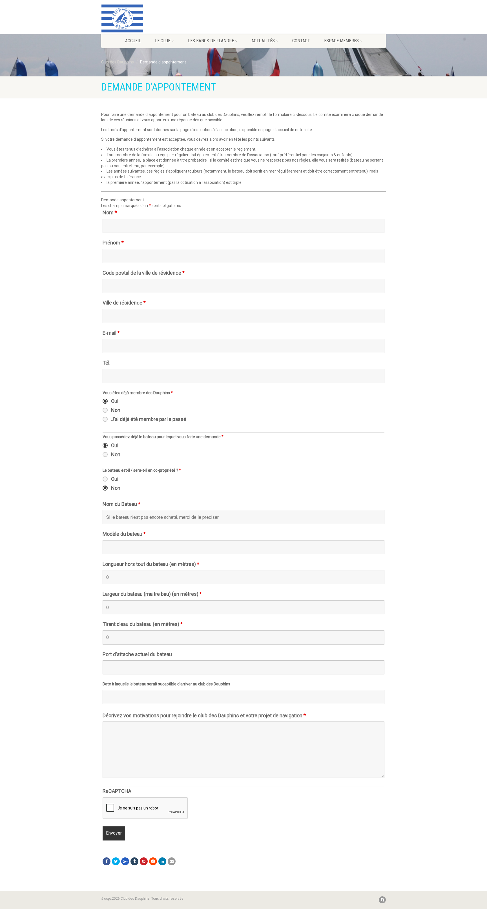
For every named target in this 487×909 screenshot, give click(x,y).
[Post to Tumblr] (134, 861)
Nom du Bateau (121, 504)
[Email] (172, 861)
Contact (301, 40)
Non (115, 410)
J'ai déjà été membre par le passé (148, 419)
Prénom (113, 243)
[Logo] (146, 18)
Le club (163, 40)
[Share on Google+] (125, 861)
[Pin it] (144, 861)
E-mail (111, 333)
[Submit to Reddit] (153, 861)
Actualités (263, 40)
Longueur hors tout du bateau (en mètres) (151, 564)
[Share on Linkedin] (162, 861)
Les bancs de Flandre (211, 40)
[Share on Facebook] (106, 861)
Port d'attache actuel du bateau (137, 654)
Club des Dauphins (117, 62)
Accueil (133, 40)
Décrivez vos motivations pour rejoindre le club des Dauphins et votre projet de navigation (204, 715)
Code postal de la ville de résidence (144, 273)
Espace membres (341, 40)
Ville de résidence (124, 303)
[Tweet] (116, 861)
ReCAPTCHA (117, 791)
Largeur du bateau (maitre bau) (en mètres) (152, 594)
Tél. (106, 363)
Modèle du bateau (124, 534)
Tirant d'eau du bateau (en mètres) (143, 624)
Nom (110, 212)
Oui (114, 401)
